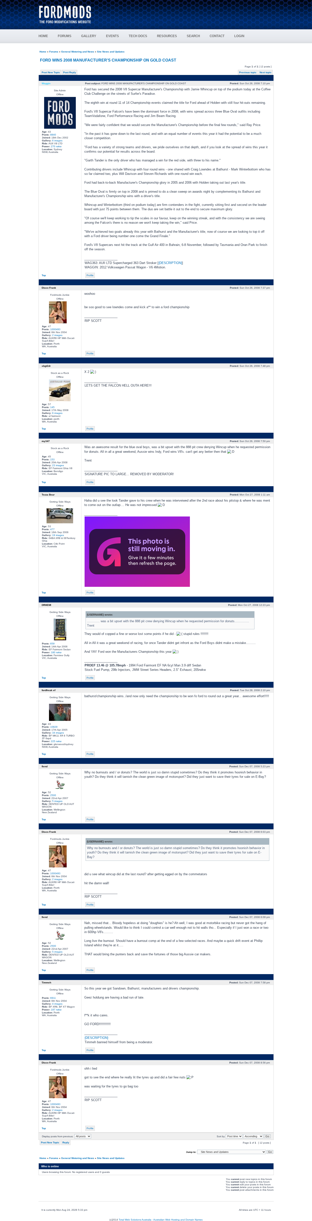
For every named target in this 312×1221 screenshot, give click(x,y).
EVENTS (112, 36)
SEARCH (193, 36)
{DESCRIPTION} (170, 263)
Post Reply (69, 72)
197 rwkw (56, 1009)
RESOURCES (167, 36)
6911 (53, 998)
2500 (53, 795)
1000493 (55, 329)
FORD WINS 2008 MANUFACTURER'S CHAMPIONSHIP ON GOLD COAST (108, 60)
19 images (58, 535)
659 (52, 643)
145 (52, 407)
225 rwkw (56, 741)
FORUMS (64, 36)
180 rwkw (56, 652)
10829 (54, 727)
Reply (65, 1142)
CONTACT (217, 36)
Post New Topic (51, 72)
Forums (53, 51)
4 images (57, 1003)
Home (42, 51)
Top (44, 275)
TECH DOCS (138, 36)
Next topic (266, 72)
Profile (90, 275)
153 (52, 459)
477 (52, 529)
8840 (53, 134)
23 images (58, 465)
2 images (57, 335)
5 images (57, 801)
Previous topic (247, 72)
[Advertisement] (185, 12)
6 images (57, 140)
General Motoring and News (77, 51)
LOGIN (239, 36)
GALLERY (88, 36)
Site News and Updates (111, 51)
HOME (43, 36)
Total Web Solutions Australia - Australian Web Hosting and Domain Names (161, 1219)
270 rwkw (56, 146)
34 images (58, 732)
